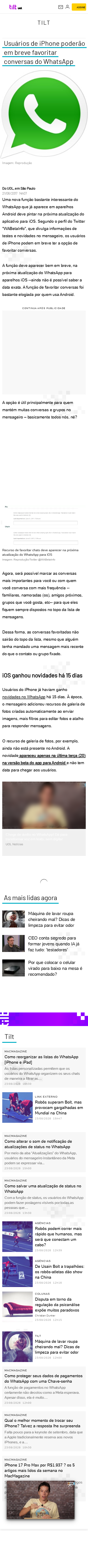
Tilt (44, 22)
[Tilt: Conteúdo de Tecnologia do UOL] (13, 7)
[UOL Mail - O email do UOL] (60, 7)
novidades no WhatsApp (23, 696)
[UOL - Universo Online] (20, 8)
